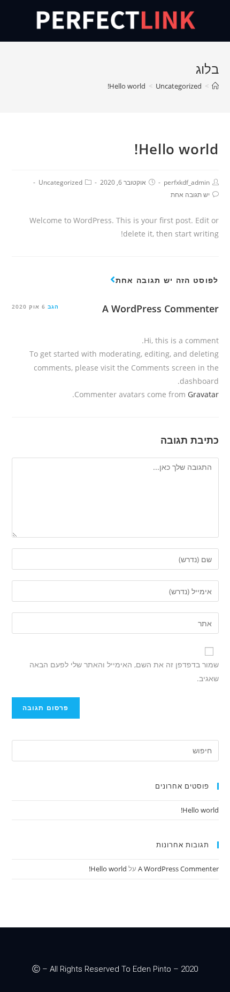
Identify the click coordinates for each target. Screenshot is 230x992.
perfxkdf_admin (187, 182)
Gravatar (203, 394)
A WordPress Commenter (160, 308)
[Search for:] (115, 749)
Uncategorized (60, 182)
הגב (53, 306)
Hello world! (200, 810)
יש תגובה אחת (190, 194)
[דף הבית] (215, 86)
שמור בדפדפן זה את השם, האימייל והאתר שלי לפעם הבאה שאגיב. (124, 671)
